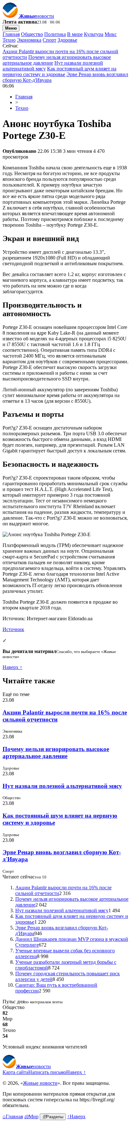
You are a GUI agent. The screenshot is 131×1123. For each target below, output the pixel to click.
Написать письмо (47, 1072)
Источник (13, 629)
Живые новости (40, 1083)
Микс (111, 34)
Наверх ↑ (12, 667)
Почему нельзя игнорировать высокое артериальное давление (56, 752)
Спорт (49, 40)
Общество (32, 34)
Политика (55, 34)
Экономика (29, 40)
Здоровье (67, 40)
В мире (75, 34)
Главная (11, 34)
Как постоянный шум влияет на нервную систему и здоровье (59, 71)
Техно (9, 40)
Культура (93, 34)
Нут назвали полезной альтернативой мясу (62, 786)
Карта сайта (15, 1072)
